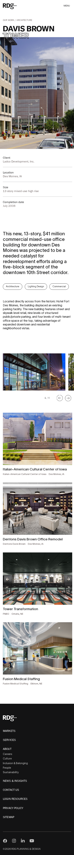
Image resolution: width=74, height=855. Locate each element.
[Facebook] (5, 840)
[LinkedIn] (22, 840)
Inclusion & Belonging (15, 763)
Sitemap (8, 817)
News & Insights (15, 781)
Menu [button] (67, 5)
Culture (7, 758)
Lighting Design (36, 286)
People (7, 767)
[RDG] (15, 6)
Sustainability (11, 772)
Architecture (24, 20)
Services (9, 740)
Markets (9, 731)
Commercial (59, 286)
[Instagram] (14, 840)
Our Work (9, 20)
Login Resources (15, 799)
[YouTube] (31, 840)
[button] (60, 398)
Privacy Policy (13, 808)
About (7, 749)
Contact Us (11, 790)
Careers (7, 754)
